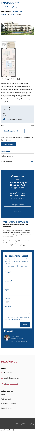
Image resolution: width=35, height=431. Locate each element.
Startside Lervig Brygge (10, 7)
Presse (3, 394)
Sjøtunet (3, 14)
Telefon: (17, 338)
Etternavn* (8, 281)
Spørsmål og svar (6, 408)
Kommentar (8, 306)
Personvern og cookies (8, 403)
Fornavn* (8, 272)
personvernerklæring (17, 319)
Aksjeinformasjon (6, 399)
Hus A (12, 14)
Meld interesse (8, 144)
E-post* (7, 290)
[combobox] (8, 302)
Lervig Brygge (17, 11)
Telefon (7, 298)
